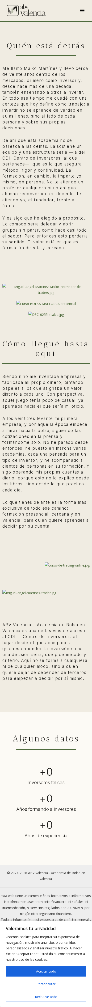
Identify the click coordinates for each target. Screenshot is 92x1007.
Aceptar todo (46, 971)
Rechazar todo (46, 996)
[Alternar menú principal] (82, 10)
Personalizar (46, 984)
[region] (46, 964)
